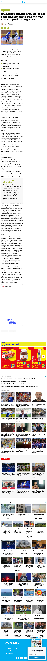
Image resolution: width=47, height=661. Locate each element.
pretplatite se (11, 651)
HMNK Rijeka (4, 331)
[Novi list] (23, 2)
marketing (10, 653)
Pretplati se (36, 657)
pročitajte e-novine (12, 648)
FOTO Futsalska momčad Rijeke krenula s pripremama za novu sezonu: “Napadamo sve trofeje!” (12, 70)
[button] (43, 356)
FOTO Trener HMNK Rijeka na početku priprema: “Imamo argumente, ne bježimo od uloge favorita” (12, 65)
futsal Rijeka (12, 331)
